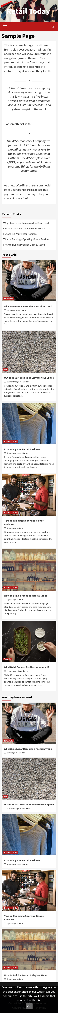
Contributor (21, 310)
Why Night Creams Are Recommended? (26, 667)
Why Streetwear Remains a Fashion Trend (26, 222)
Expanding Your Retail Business (20, 233)
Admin (20, 528)
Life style (8, 298)
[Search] (53, 27)
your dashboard (21, 189)
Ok (29, 1006)
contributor (22, 453)
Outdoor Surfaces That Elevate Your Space (26, 228)
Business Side (10, 441)
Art (5, 369)
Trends (7, 659)
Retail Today (28, 11)
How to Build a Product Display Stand (24, 244)
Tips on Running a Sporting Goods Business (27, 239)
